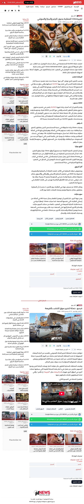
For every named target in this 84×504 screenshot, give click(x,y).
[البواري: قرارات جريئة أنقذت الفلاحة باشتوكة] (8, 114)
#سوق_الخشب (40, 409)
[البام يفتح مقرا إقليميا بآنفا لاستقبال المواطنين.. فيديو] (22, 96)
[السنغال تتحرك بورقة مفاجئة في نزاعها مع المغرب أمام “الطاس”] (15, 79)
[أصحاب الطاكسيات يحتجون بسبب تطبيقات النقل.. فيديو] (8, 96)
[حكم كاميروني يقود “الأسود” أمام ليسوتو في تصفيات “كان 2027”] (15, 48)
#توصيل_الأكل (49, 218)
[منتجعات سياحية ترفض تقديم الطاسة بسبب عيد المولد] (38, 252)
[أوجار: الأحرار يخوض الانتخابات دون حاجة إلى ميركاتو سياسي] (73, 443)
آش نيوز (73, 16)
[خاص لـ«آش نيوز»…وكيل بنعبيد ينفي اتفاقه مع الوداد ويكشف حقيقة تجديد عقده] (15, 72)
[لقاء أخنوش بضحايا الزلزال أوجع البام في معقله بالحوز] (38, 443)
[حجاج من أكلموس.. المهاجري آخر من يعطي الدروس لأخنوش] (15, 337)
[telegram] (54, 56)
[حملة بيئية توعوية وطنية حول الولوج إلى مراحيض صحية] (15, 343)
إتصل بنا (33, 499)
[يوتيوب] (12, 10)
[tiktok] (8, 10)
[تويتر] (15, 10)
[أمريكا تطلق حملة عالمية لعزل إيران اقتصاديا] (15, 348)
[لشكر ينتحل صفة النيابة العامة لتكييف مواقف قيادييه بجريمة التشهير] (15, 331)
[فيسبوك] (18, 10)
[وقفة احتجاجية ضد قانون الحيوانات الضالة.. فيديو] (8, 133)
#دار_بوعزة (39, 218)
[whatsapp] (50, 56)
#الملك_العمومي (70, 409)
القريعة (46, 372)
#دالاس (61, 409)
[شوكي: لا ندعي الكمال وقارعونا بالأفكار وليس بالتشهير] (15, 53)
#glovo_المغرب (70, 218)
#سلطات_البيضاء (51, 409)
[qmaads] (42, 493)
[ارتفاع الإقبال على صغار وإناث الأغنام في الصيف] (55, 443)
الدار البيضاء (58, 372)
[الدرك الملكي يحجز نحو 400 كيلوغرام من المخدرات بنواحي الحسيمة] (15, 65)
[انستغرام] (5, 10)
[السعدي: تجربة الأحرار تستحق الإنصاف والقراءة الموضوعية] (15, 42)
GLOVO (55, 84)
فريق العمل (39, 499)
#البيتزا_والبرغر (59, 218)
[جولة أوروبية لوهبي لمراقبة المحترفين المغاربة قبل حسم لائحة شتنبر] (73, 252)
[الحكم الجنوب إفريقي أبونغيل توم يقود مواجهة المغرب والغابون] (15, 59)
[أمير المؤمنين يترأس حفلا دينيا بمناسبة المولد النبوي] (55, 252)
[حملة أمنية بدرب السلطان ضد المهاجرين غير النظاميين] (22, 114)
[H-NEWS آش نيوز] (77, 2)
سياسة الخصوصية (48, 499)
